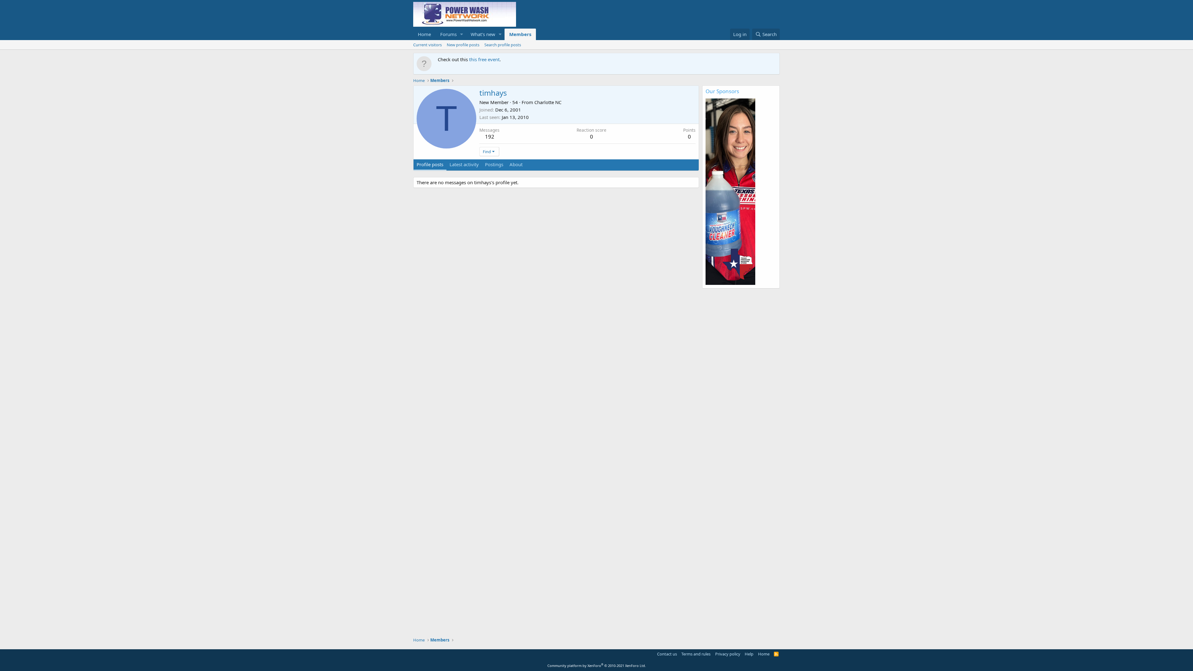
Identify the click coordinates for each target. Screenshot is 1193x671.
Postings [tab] (494, 164)
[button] (461, 34)
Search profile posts (502, 45)
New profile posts (463, 45)
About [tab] (516, 164)
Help (749, 654)
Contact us (667, 654)
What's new (483, 34)
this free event (484, 59)
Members (520, 34)
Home (424, 34)
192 (489, 136)
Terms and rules (696, 654)
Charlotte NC (547, 102)
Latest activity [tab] (464, 164)
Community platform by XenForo (596, 665)
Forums (448, 34)
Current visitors (427, 45)
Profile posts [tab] (430, 164)
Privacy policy (727, 654)
